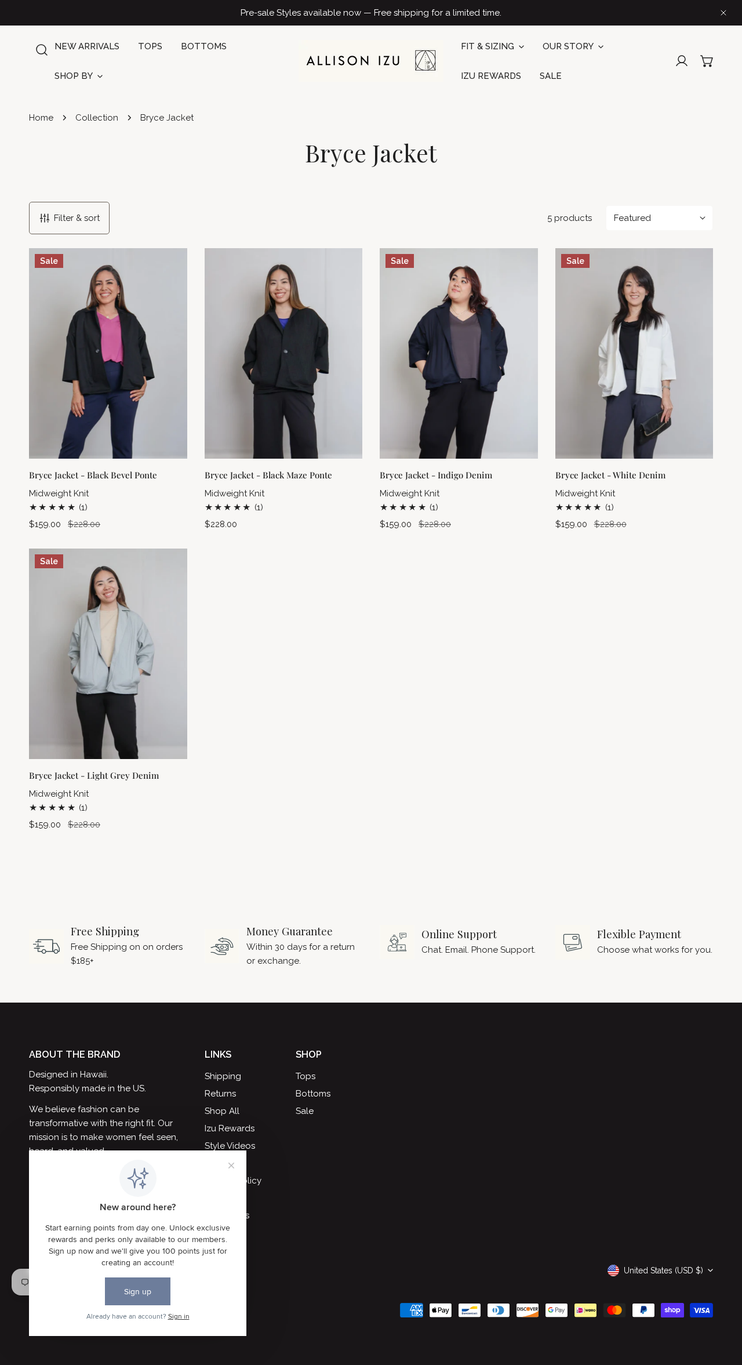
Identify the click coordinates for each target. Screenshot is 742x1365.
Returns (220, 1093)
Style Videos (230, 1146)
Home (41, 117)
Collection (96, 117)
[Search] (41, 50)
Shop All (222, 1111)
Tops (305, 1076)
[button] (707, 61)
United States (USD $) (663, 1270)
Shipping (223, 1076)
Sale (305, 1111)
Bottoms (313, 1093)
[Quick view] (162, 442)
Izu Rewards (229, 1128)
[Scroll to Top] (721, 1303)
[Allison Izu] (371, 61)
